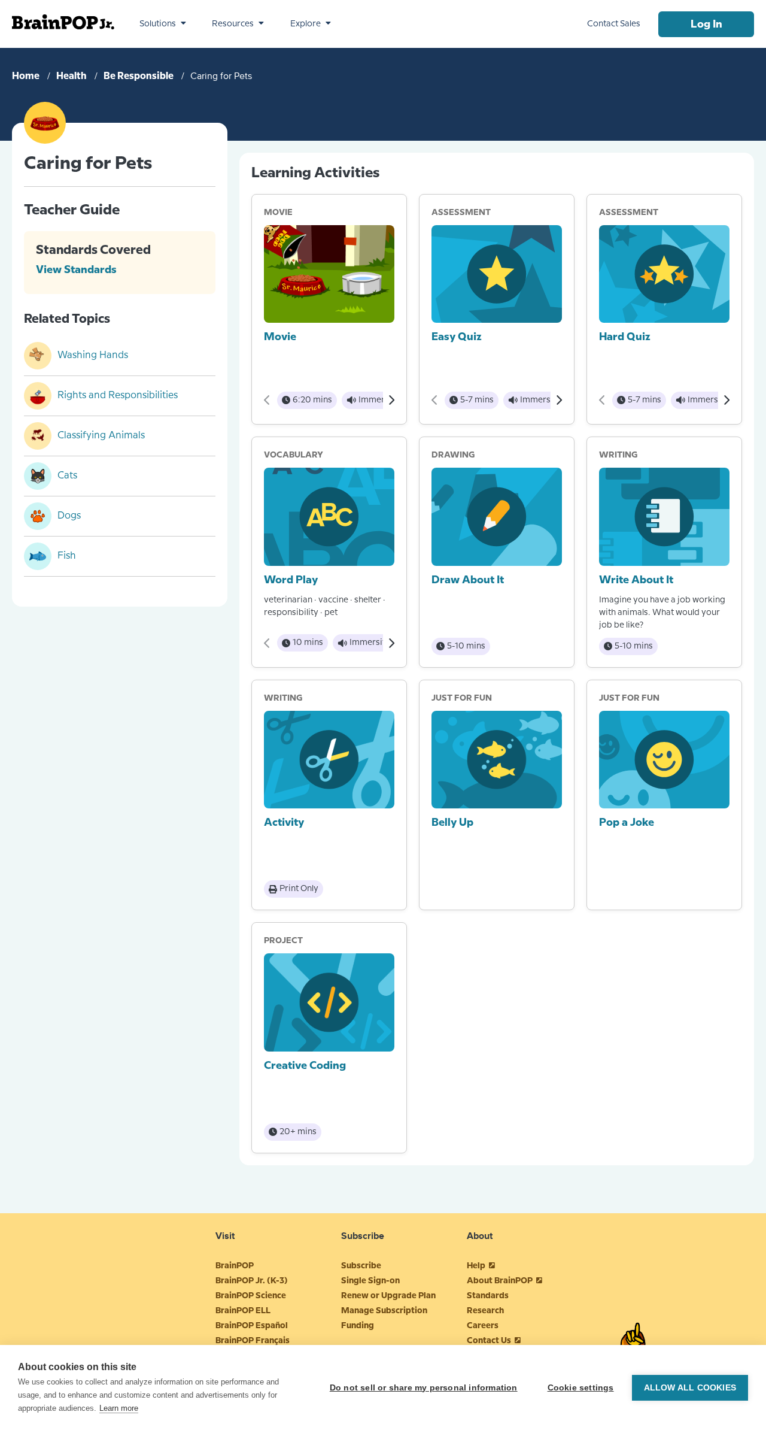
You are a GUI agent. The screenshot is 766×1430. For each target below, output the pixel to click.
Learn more (118, 1408)
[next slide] (391, 400)
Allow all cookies (690, 1387)
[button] (162, 24)
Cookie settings (581, 1387)
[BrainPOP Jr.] (63, 21)
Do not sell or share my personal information (424, 1387)
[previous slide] (267, 400)
